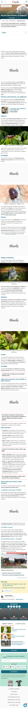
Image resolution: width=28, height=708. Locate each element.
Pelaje (12, 627)
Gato (13, 666)
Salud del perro (13, 20)
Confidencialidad (14, 697)
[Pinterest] (19, 606)
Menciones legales (14, 699)
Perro (6, 666)
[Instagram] (14, 606)
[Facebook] (8, 606)
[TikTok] (17, 606)
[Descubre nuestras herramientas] (25, 705)
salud (2, 94)
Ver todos (14, 650)
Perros (7, 20)
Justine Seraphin (12, 17)
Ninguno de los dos (20, 666)
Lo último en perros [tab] (20, 623)
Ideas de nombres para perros (17, 641)
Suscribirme (14, 671)
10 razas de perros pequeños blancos (17, 637)
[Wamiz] (16, 1)
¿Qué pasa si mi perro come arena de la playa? (13, 587)
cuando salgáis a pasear (10, 214)
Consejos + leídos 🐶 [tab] (7, 623)
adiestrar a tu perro (7, 523)
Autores (14, 691)
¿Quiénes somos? (14, 689)
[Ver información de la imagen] (26, 6)
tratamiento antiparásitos (11, 233)
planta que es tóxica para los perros (14, 289)
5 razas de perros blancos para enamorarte (18, 630)
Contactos (14, 694)
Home (3, 20)
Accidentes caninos (21, 20)
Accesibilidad (14, 705)
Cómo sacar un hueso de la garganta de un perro (13, 574)
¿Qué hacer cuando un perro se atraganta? (11, 572)
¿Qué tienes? (14, 664)
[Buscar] (5, 1)
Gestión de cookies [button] (14, 702)
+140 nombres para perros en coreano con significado (18, 643)
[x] (11, 606)
